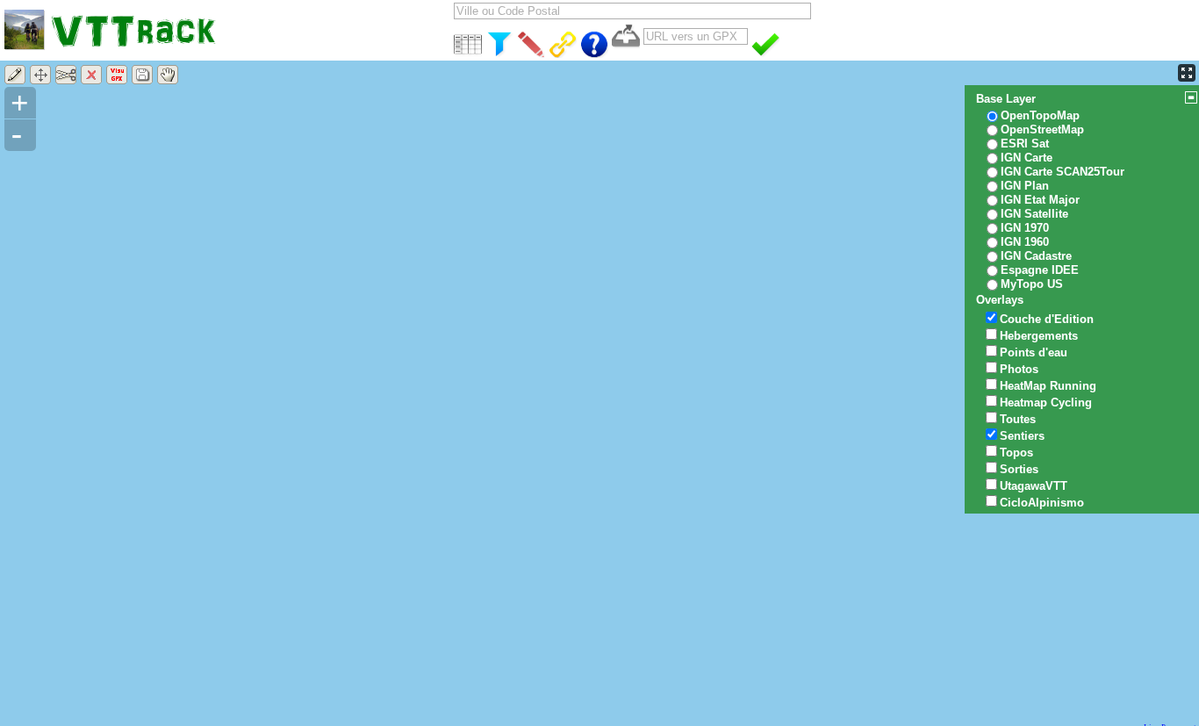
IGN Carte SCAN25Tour (1062, 171)
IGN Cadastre (1036, 255)
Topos (1016, 452)
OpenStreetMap (1042, 129)
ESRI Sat (1025, 143)
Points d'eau (1033, 352)
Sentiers (1022, 435)
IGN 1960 (1025, 241)
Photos (1019, 369)
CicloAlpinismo (1042, 502)
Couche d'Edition (1047, 319)
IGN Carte (1026, 157)
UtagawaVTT (1033, 485)
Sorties (1019, 469)
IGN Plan (1025, 185)
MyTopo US (1032, 284)
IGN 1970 (1025, 227)
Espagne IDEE (1040, 270)
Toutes (1018, 419)
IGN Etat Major (1040, 199)
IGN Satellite (1034, 213)
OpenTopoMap (1040, 115)
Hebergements (1039, 335)
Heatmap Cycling (1046, 402)
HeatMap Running (1048, 385)
